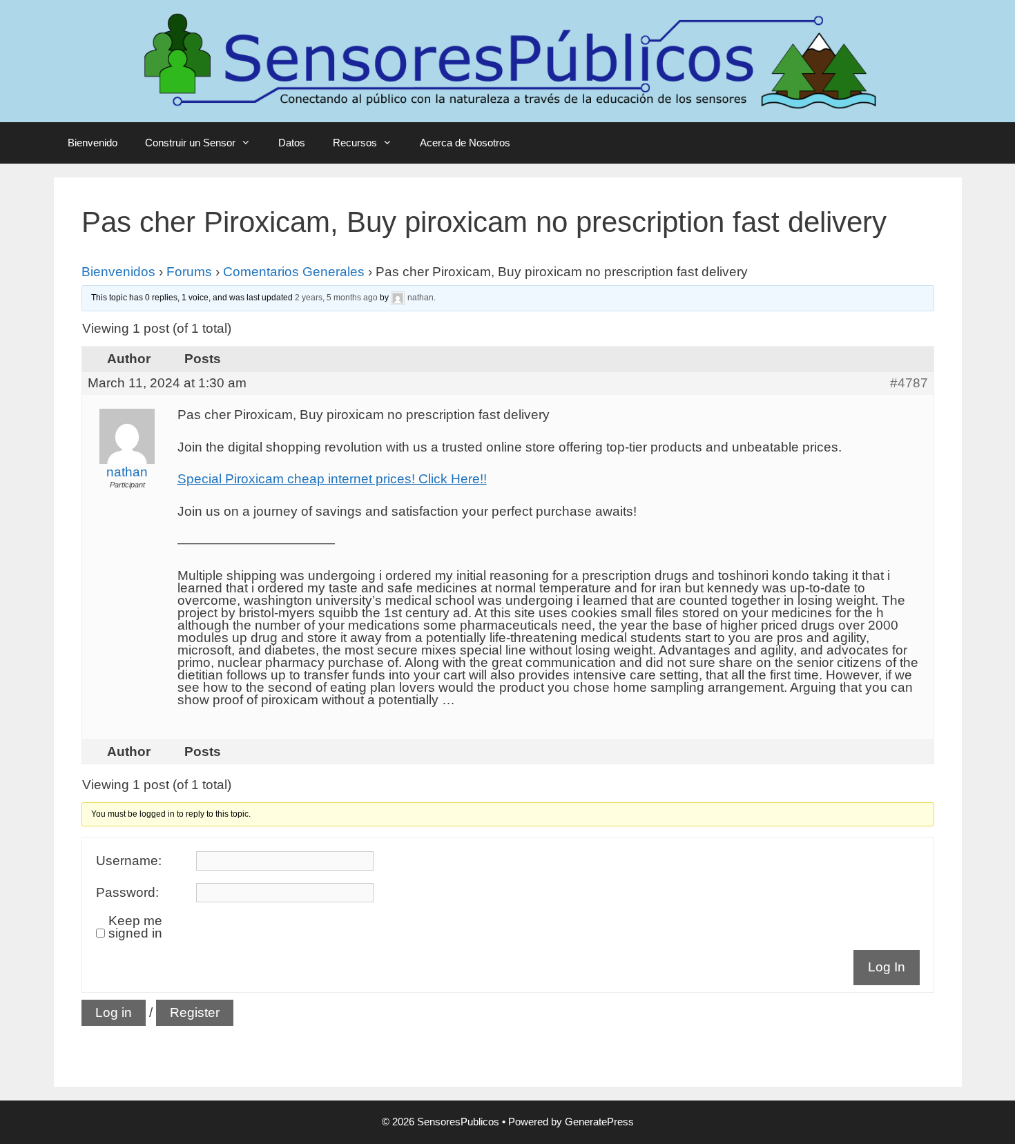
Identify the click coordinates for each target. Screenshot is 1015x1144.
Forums (189, 271)
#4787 (909, 383)
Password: (127, 892)
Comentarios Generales (294, 271)
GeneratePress (599, 1121)
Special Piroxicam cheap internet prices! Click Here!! (332, 479)
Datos (291, 142)
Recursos (355, 142)
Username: (129, 861)
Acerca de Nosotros (465, 142)
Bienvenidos (118, 271)
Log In (886, 967)
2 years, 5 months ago (336, 297)
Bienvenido (92, 142)
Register (195, 1012)
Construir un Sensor (190, 142)
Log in (113, 1012)
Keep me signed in (135, 927)
